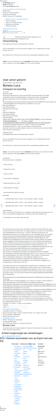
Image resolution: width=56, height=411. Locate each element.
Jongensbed (18, 384)
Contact (25, 376)
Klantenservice (27, 346)
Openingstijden (27, 374)
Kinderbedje (18, 365)
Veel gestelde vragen (25, 360)
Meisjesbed (18, 386)
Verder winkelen (16, 336)
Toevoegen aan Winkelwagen (11, 309)
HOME (5, 29)
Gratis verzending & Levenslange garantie (14, 9)
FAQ (16, 29)
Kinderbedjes (18, 388)
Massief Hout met (17, 19)
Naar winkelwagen (7, 336)
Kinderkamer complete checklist (18, 398)
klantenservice (11, 29)
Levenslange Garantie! (9, 318)
